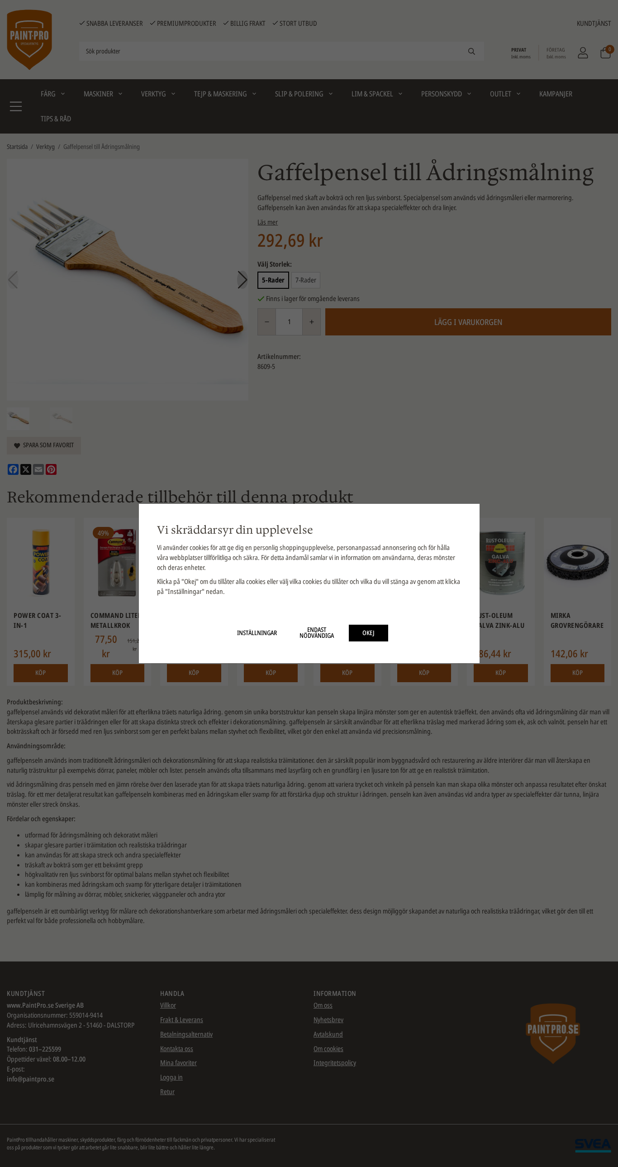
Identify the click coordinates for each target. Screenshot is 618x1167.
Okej (368, 633)
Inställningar (257, 633)
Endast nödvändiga (316, 633)
